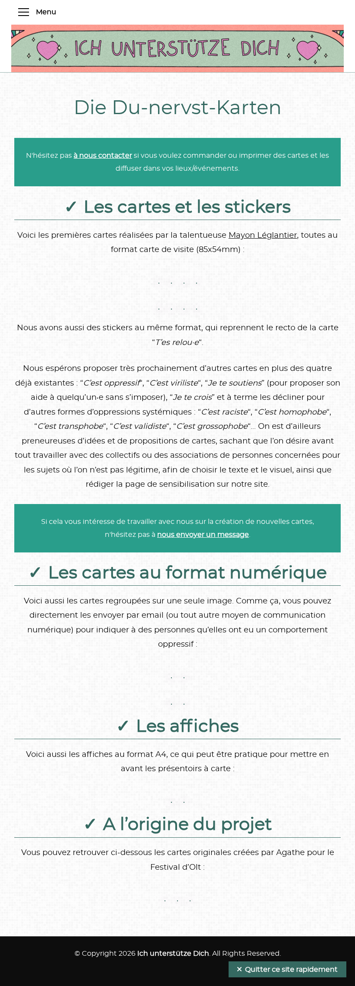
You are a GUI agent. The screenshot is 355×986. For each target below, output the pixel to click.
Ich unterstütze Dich (173, 953)
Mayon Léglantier (263, 235)
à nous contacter (103, 155)
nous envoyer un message (203, 534)
